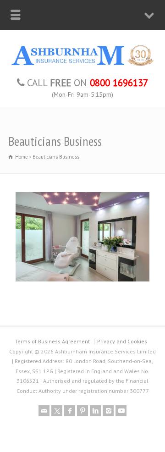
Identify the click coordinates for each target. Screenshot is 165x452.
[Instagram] (108, 410)
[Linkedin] (95, 410)
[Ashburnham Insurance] (82, 65)
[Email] (44, 410)
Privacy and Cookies (122, 341)
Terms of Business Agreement (52, 341)
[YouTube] (121, 410)
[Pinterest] (82, 410)
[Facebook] (69, 410)
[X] (56, 410)
